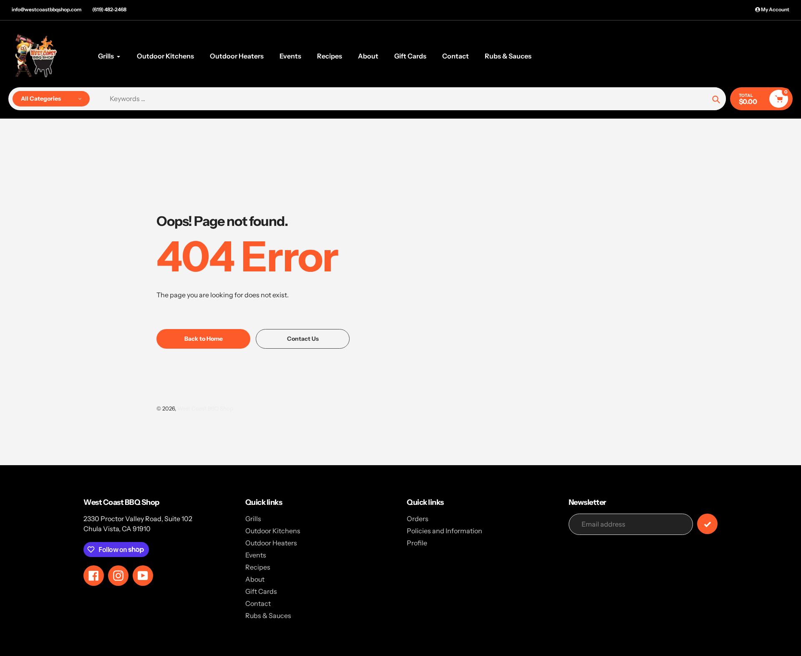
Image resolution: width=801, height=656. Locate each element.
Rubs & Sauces (268, 615)
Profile (417, 543)
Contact (258, 603)
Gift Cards (261, 591)
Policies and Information (444, 531)
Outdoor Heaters (271, 543)
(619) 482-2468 (109, 9)
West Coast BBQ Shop (205, 408)
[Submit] (707, 524)
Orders (417, 518)
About (254, 579)
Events (255, 555)
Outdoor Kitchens (272, 531)
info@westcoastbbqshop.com (46, 9)
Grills (253, 518)
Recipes (257, 567)
